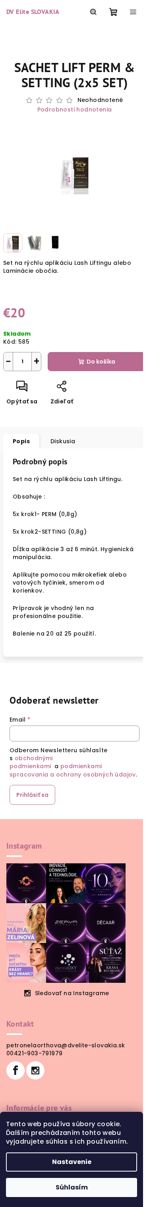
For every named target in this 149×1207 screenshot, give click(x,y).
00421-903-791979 (34, 1053)
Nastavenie (71, 1161)
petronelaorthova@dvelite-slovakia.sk (65, 1045)
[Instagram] (35, 1070)
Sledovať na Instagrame (72, 993)
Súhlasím (72, 1187)
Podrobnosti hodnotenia (74, 109)
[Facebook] (15, 1070)
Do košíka (101, 362)
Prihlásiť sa (32, 795)
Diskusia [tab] (62, 441)
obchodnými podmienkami (31, 762)
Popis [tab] (21, 441)
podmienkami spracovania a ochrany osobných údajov (73, 770)
